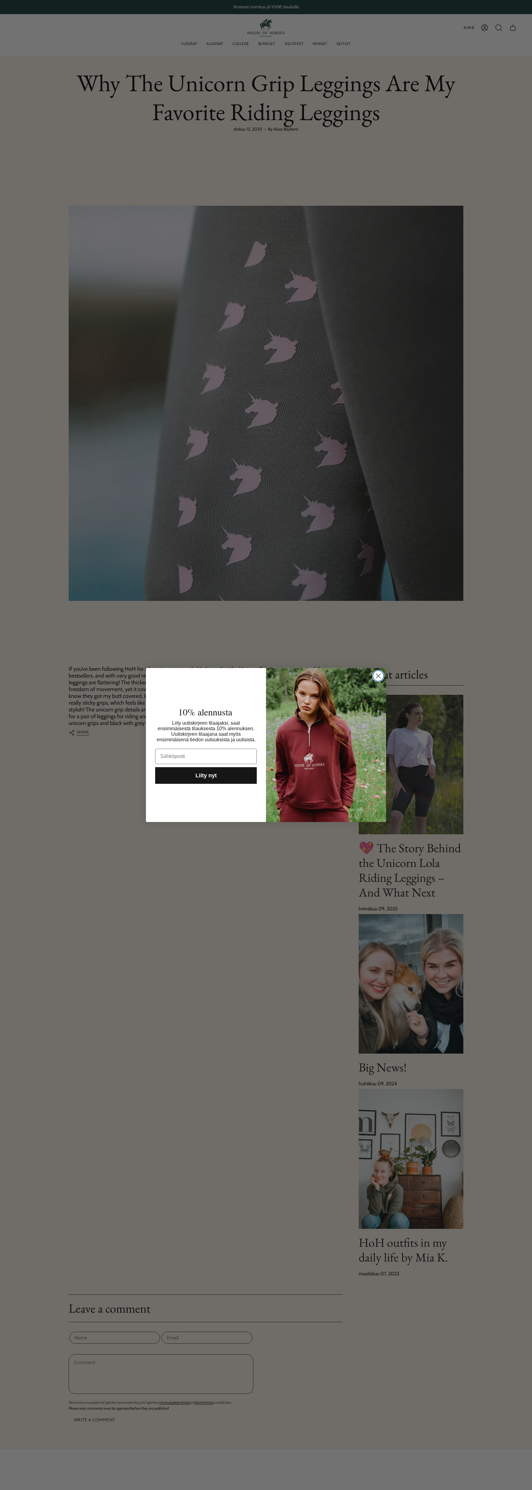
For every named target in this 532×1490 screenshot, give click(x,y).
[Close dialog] (378, 675)
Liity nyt (206, 775)
